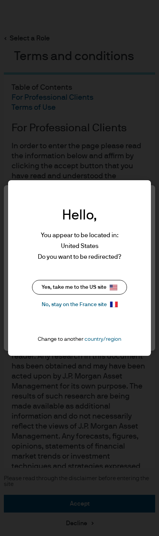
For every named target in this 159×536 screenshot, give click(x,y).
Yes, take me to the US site (74, 287)
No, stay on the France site (74, 304)
